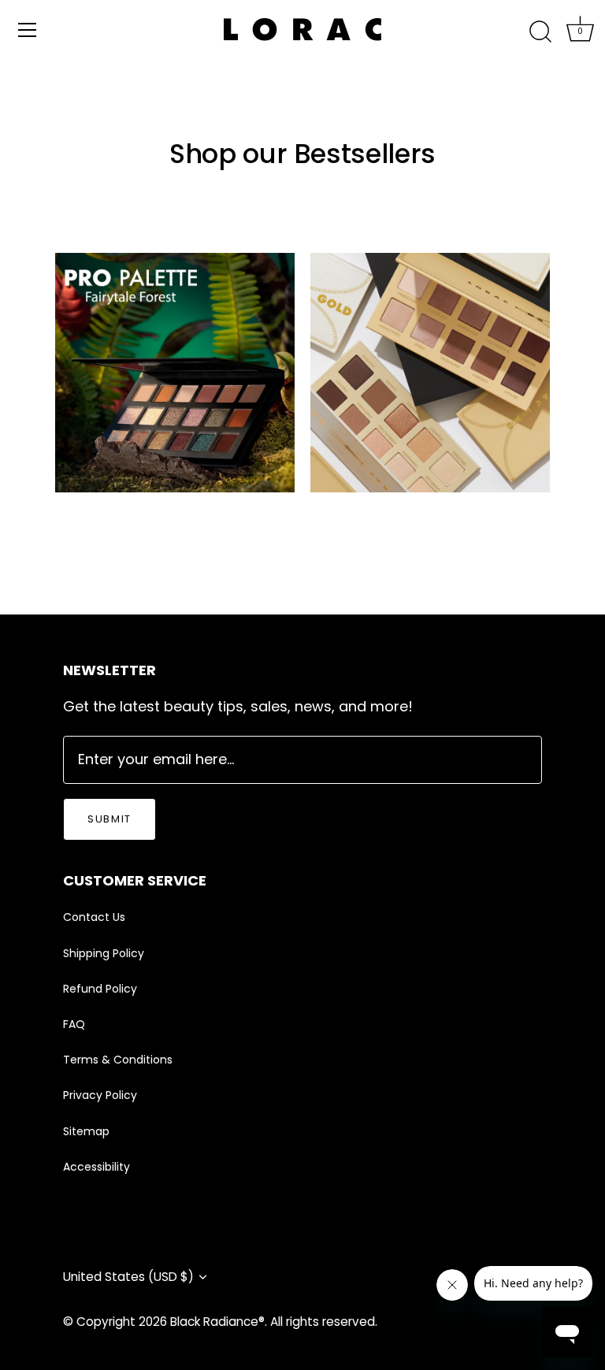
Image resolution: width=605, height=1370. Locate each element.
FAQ (74, 1024)
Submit (109, 818)
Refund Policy (100, 989)
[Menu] (27, 30)
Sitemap (86, 1131)
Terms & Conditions (118, 1059)
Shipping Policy (103, 953)
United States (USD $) (128, 1276)
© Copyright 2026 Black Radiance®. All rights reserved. (220, 1321)
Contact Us (94, 917)
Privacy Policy (100, 1095)
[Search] (540, 32)
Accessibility (96, 1167)
